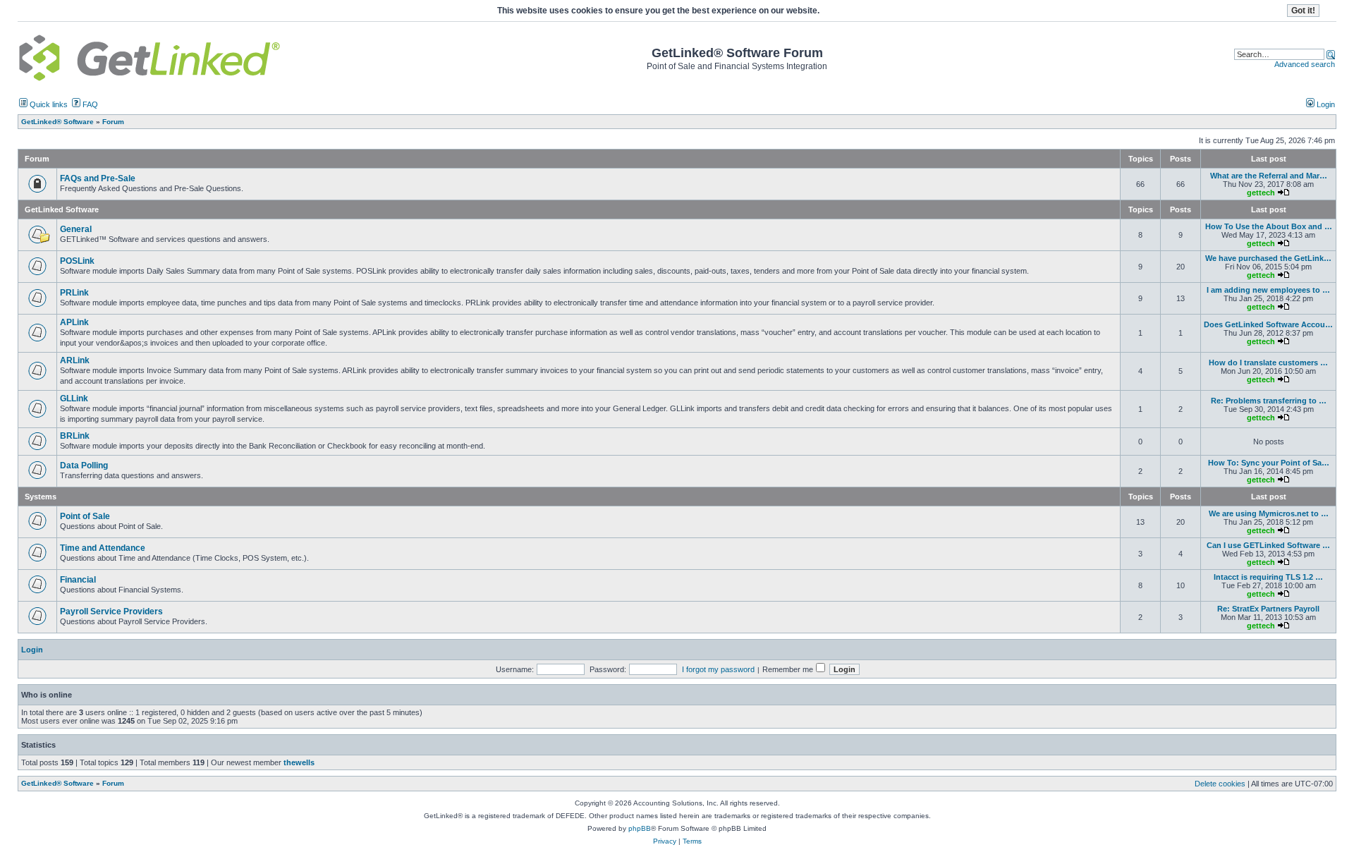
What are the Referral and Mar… (1268, 175)
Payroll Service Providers (111, 611)
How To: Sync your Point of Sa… (1268, 462)
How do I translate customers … (1268, 362)
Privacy (664, 841)
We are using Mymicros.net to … (1269, 513)
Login (1325, 104)
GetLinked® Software (57, 783)
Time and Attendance (102, 548)
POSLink (77, 261)
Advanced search (1304, 64)
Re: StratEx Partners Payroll (1268, 608)
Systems (40, 496)
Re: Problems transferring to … (1268, 400)
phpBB (639, 828)
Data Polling (84, 465)
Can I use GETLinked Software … (1268, 545)
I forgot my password (718, 669)
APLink (74, 322)
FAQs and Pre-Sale (97, 178)
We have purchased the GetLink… (1268, 258)
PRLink (74, 293)
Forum (113, 783)
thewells (299, 762)
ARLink (75, 360)
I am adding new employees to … (1268, 290)
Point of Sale (85, 516)
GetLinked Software (62, 209)
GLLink (74, 398)
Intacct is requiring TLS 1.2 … (1268, 577)
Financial (78, 580)
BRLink (75, 436)
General (76, 229)
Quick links (48, 104)
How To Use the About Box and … (1268, 226)
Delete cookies (1220, 783)
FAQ (89, 104)
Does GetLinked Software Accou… (1268, 324)
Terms (692, 841)
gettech (1261, 192)
